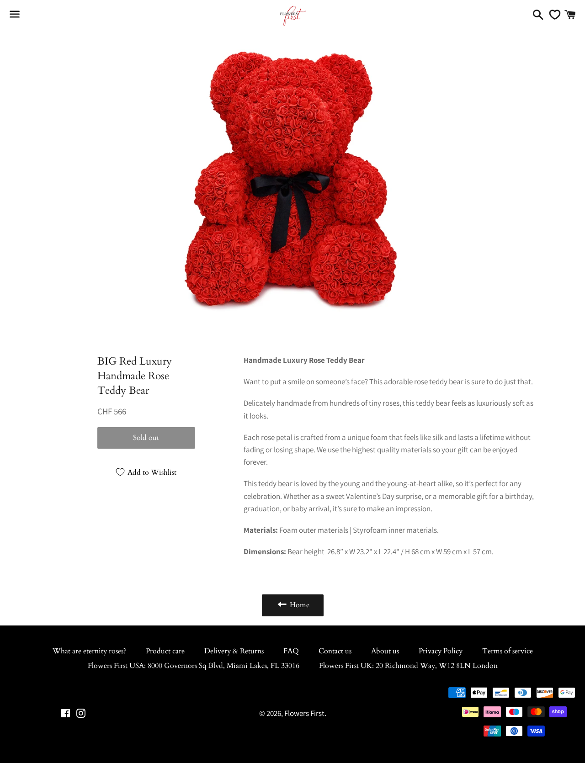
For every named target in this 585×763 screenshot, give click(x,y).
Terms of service (507, 651)
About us (385, 651)
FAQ (291, 651)
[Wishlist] (552, 15)
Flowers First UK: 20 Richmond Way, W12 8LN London (408, 666)
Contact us (335, 651)
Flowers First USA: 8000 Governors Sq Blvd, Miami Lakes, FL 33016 (193, 666)
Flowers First (304, 713)
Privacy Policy (441, 651)
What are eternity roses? (89, 651)
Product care (165, 651)
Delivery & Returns (234, 651)
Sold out (146, 438)
